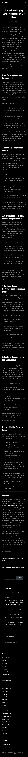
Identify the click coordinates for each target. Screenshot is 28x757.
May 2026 (4, 666)
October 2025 (5, 686)
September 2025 (6, 688)
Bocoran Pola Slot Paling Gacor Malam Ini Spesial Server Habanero (13, 595)
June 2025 (4, 697)
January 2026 (5, 677)
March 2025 (5, 705)
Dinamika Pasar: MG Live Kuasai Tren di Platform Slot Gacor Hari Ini (13, 617)
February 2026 (6, 674)
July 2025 (4, 694)
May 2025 (4, 699)
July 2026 (4, 660)
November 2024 (6, 716)
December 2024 (6, 713)
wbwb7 (5, 2)
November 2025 (6, 683)
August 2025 (5, 691)
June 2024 (4, 730)
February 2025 (6, 708)
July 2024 (4, 727)
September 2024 (6, 722)
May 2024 (4, 733)
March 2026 (5, 672)
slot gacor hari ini (12, 506)
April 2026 (5, 669)
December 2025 (6, 680)
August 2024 (5, 725)
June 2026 (4, 663)
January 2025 (5, 711)
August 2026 (5, 658)
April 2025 (5, 702)
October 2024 (5, 719)
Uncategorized (7, 551)
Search (6, 575)
